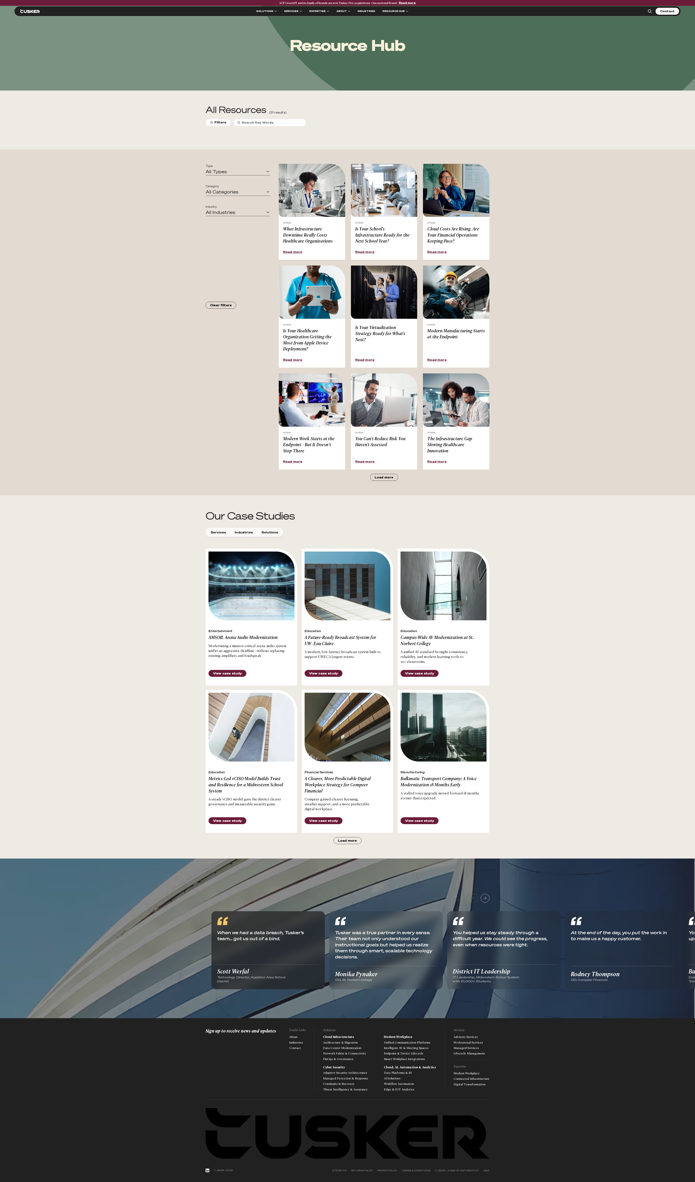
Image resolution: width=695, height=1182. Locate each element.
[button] (238, 171)
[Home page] (347, 1133)
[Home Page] (30, 11)
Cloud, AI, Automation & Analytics (410, 1067)
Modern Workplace (398, 1037)
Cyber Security (334, 1067)
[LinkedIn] (207, 1170)
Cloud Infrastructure (338, 1037)
